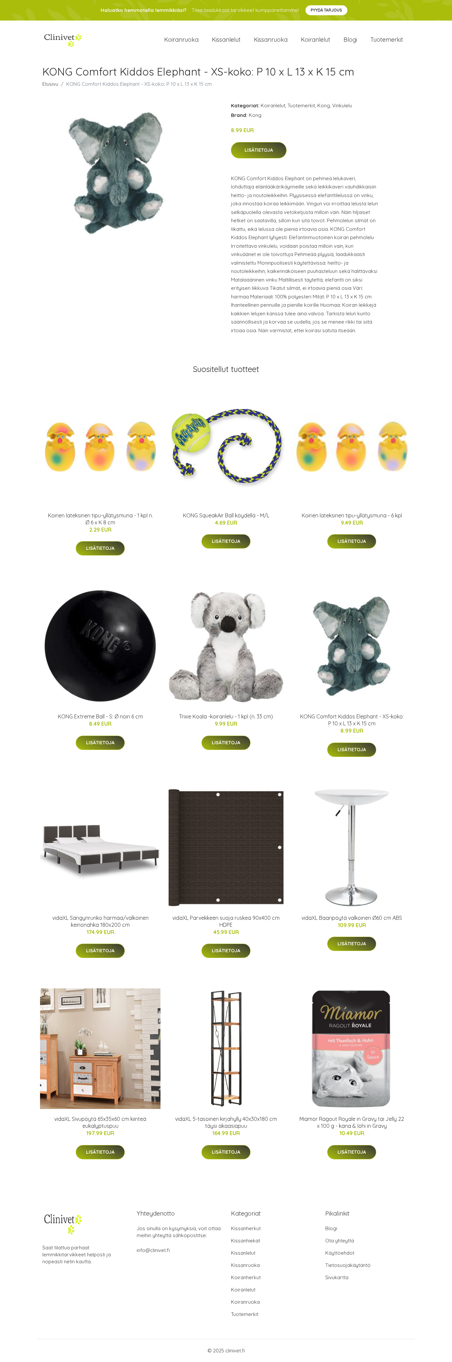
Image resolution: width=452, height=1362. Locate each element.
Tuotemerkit (386, 39)
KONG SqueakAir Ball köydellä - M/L (226, 515)
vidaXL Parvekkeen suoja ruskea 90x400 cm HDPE (226, 921)
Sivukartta (336, 1277)
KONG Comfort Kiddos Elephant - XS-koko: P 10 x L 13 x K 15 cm (352, 720)
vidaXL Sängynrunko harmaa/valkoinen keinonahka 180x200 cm (100, 921)
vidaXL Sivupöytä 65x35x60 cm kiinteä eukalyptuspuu (100, 1122)
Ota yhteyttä (339, 1240)
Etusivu (50, 84)
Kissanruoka (271, 39)
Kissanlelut (226, 39)
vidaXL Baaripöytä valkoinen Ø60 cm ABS (351, 918)
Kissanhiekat (245, 1240)
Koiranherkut (246, 1277)
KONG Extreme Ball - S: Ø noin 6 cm (100, 716)
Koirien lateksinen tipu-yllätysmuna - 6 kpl (352, 515)
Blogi (350, 39)
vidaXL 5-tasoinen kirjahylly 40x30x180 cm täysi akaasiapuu (226, 1122)
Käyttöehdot (339, 1253)
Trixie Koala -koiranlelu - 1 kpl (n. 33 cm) (226, 716)
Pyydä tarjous (326, 10)
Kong (323, 105)
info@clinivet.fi (153, 1250)
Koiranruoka (181, 39)
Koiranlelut (315, 39)
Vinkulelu (342, 105)
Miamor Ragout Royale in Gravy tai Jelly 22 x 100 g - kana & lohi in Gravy (351, 1122)
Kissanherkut (246, 1228)
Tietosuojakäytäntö (348, 1265)
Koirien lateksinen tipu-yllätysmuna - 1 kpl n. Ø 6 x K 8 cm (100, 519)
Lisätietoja (259, 150)
